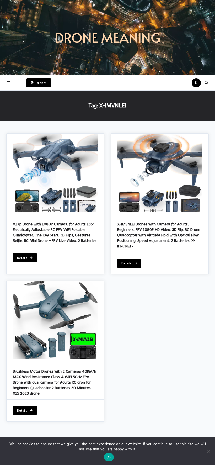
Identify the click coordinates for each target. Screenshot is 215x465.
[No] (208, 451)
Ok (108, 457)
